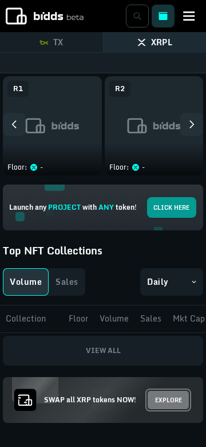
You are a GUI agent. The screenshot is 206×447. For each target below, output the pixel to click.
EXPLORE (168, 400)
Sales (67, 281)
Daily (158, 281)
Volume (26, 281)
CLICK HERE (171, 207)
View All (103, 350)
